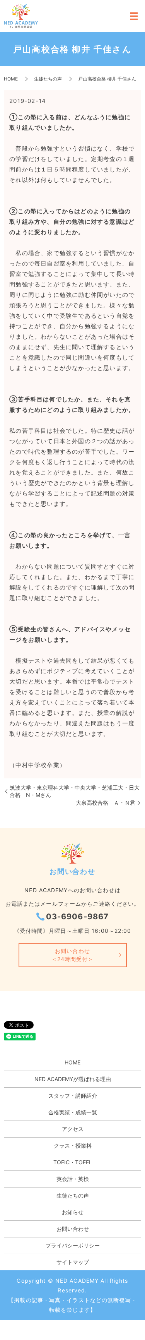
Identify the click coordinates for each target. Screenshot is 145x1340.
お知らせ (73, 1212)
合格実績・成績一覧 (72, 1112)
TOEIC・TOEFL (72, 1162)
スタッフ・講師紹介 (72, 1095)
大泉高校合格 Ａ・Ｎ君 (105, 802)
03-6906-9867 (77, 916)
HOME (11, 79)
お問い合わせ (72, 1228)
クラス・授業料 (73, 1145)
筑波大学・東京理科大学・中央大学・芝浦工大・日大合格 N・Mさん (75, 791)
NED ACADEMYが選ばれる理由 (72, 1079)
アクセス (73, 1129)
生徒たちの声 (48, 79)
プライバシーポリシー (73, 1245)
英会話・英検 (72, 1178)
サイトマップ (72, 1262)
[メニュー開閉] (134, 16)
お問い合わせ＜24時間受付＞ (72, 955)
